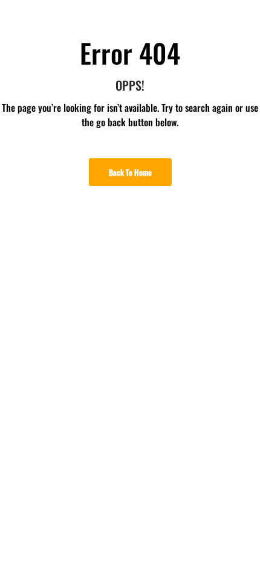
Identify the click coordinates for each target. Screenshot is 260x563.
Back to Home (130, 172)
